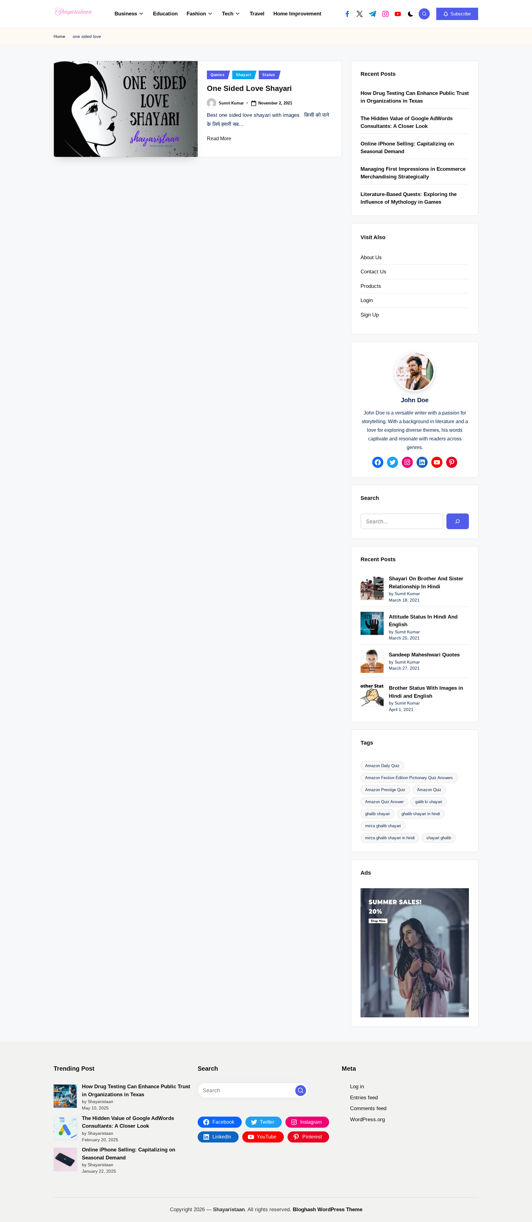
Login (367, 300)
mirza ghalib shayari (383, 826)
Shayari (243, 75)
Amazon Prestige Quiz (385, 789)
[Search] (457, 521)
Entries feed (364, 1098)
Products (371, 286)
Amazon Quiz (429, 789)
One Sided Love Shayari (249, 88)
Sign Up (370, 315)
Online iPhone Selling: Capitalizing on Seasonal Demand (407, 148)
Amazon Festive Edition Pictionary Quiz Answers (409, 777)
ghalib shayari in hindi (420, 813)
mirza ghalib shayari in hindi (390, 838)
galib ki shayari (428, 801)
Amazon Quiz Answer (384, 801)
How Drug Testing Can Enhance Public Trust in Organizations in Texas (415, 97)
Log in (357, 1086)
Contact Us (373, 272)
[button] (457, 13)
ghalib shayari (377, 813)
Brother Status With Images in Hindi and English (426, 692)
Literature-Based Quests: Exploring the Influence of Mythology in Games (409, 198)
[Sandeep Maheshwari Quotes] (372, 661)
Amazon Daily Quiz (382, 765)
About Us (371, 257)
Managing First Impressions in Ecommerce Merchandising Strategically (413, 173)
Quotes (217, 75)
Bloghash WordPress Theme (327, 1209)
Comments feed (368, 1108)
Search (370, 498)
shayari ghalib (438, 838)
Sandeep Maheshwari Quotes (424, 655)
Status (268, 75)
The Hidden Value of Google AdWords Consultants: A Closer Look (407, 122)
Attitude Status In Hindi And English (423, 621)
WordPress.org (367, 1119)
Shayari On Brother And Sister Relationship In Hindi (426, 583)
